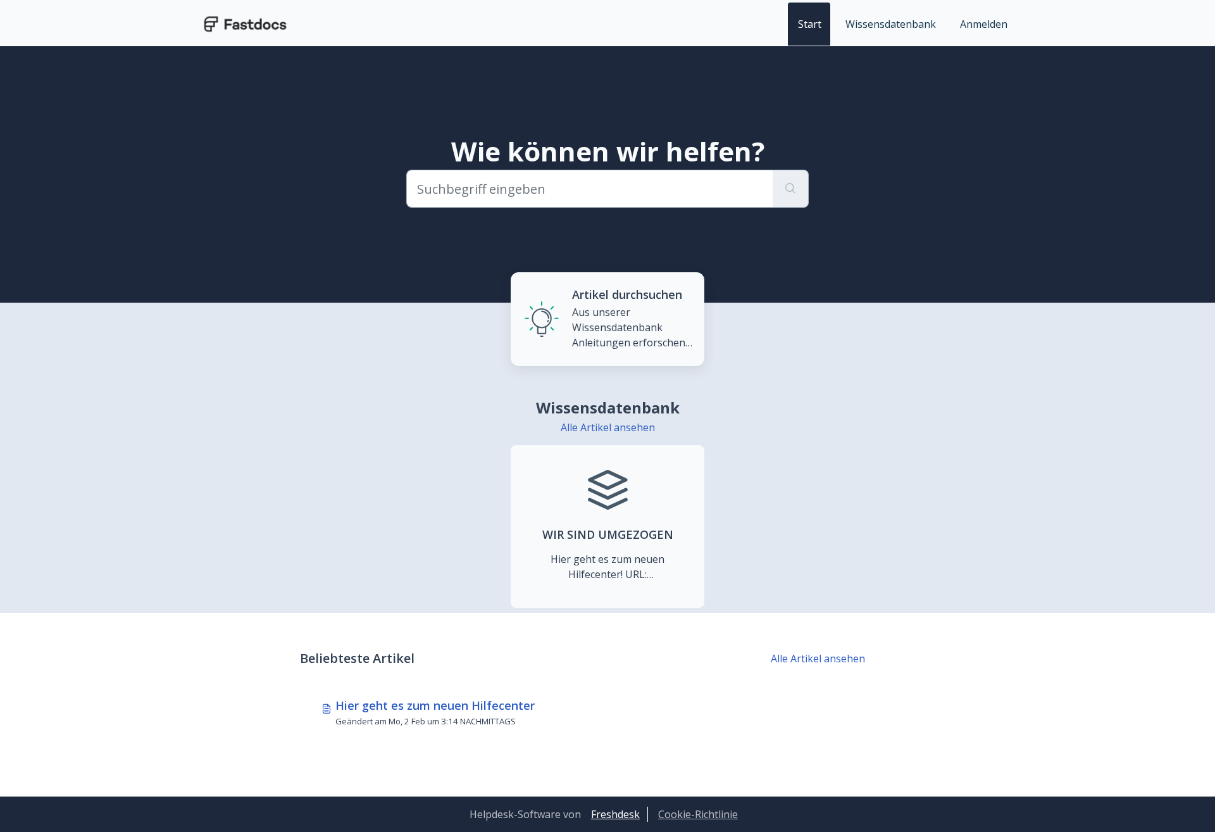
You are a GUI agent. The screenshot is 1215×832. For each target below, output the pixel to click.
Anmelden (983, 24)
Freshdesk (615, 814)
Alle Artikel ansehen (608, 427)
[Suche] (791, 189)
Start (809, 24)
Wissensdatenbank (890, 24)
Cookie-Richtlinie (698, 814)
